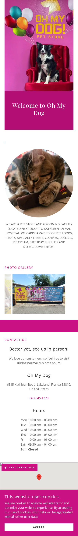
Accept (39, 527)
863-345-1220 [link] (39, 398)
